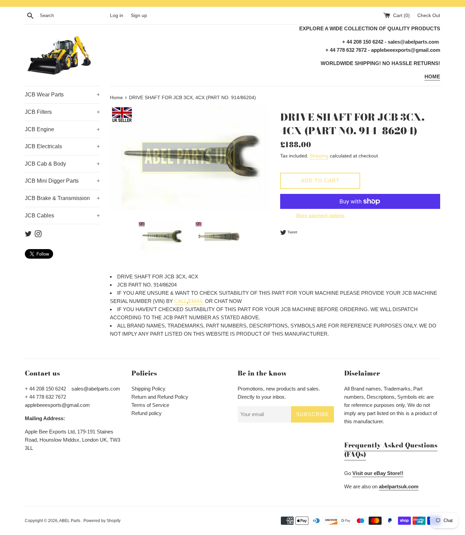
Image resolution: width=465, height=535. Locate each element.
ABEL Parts (70, 520)
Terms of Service (150, 405)
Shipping (319, 155)
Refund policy (146, 413)
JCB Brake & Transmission (62, 198)
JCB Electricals (62, 146)
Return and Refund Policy (159, 397)
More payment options (320, 215)
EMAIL (196, 301)
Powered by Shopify (102, 520)
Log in (116, 15)
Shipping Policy (148, 389)
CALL (180, 301)
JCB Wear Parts (62, 94)
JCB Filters (62, 112)
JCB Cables (62, 215)
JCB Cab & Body (62, 164)
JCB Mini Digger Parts (62, 181)
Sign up (139, 15)
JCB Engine (62, 129)
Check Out (428, 15)
